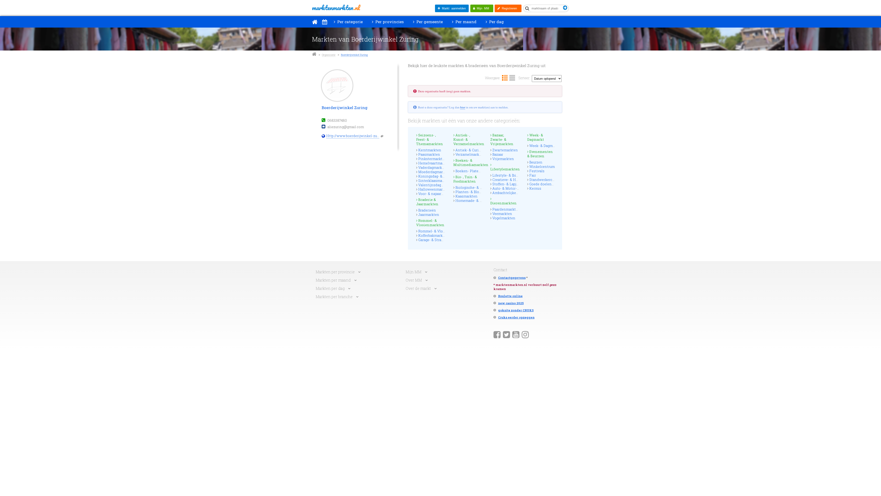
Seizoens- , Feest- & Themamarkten (429, 139)
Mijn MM (482, 8)
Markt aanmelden (453, 8)
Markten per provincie (335, 271)
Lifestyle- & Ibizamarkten (513, 175)
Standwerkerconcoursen (549, 180)
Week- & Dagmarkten (546, 146)
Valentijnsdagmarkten (436, 185)
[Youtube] (515, 334)
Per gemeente (429, 21)
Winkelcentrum (542, 166)
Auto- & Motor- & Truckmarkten (518, 188)
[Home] (315, 22)
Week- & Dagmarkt (535, 137)
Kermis (535, 188)
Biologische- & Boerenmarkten (480, 187)
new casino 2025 (511, 303)
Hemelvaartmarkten (434, 163)
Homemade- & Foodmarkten (478, 200)
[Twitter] (506, 334)
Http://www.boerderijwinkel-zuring (352, 136)
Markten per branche (334, 296)
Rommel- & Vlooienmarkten (430, 222)
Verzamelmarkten (470, 154)
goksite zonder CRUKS (516, 310)
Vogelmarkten (503, 218)
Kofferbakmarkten (433, 235)
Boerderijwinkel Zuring (354, 54)
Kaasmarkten (466, 196)
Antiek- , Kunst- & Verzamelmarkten (467, 139)
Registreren (508, 8)
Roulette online (510, 296)
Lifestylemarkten (504, 169)
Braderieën (427, 210)
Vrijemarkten (503, 159)
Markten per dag (330, 288)
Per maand (465, 21)
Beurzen (535, 162)
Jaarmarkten (428, 214)
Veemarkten (502, 213)
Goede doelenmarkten (547, 184)
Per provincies (389, 21)
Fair (532, 175)
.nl (336, 7)
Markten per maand (333, 280)
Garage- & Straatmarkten (438, 240)
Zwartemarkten (505, 150)
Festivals (536, 171)
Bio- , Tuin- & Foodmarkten (465, 179)
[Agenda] (324, 22)
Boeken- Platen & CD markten (479, 171)
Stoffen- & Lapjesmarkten (513, 184)
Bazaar (497, 154)
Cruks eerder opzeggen (516, 317)
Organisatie (328, 54)
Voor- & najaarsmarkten (437, 194)
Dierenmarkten (503, 203)
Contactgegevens (512, 278)
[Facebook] (497, 334)
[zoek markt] (565, 8)
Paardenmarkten (506, 209)
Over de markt (418, 288)
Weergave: (492, 78)
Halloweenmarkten (434, 189)
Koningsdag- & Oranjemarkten (443, 176)
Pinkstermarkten (432, 159)
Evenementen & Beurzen (540, 153)
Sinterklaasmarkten (434, 180)
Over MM (414, 280)
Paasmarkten (429, 154)
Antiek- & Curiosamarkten (476, 150)
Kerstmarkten (429, 150)
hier (462, 107)
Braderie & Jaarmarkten (427, 201)
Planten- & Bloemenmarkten (478, 192)
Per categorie (349, 21)
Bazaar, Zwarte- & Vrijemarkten (501, 139)
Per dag (496, 21)
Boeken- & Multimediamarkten (467, 162)
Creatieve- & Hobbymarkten (514, 180)
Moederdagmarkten (434, 172)
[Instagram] (525, 334)
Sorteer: (524, 78)
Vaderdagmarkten (432, 167)
